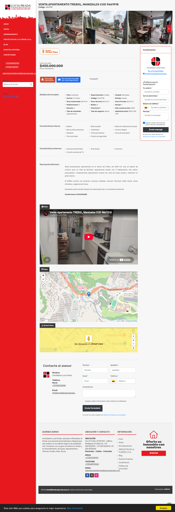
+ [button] (43, 275)
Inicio (6, 24)
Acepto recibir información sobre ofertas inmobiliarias (105, 401)
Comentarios (88, 387)
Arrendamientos (125, 446)
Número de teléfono (151, 104)
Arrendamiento (11, 34)
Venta (6, 29)
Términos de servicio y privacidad (114, 415)
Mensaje (146, 111)
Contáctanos (10, 55)
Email (85, 376)
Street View (51, 51)
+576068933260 (12, 63)
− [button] (43, 279)
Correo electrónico (150, 96)
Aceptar (163, 508)
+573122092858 (59, 386)
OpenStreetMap (132, 321)
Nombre (86, 365)
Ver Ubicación (81, 344)
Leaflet (118, 321)
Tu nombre (147, 88)
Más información (75, 508)
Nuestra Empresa (12, 50)
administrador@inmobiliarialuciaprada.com (20, 73)
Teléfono (114, 376)
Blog (6, 45)
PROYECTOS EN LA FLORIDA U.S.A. (18, 39)
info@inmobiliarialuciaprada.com (65, 393)
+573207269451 (11, 67)
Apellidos (114, 365)
